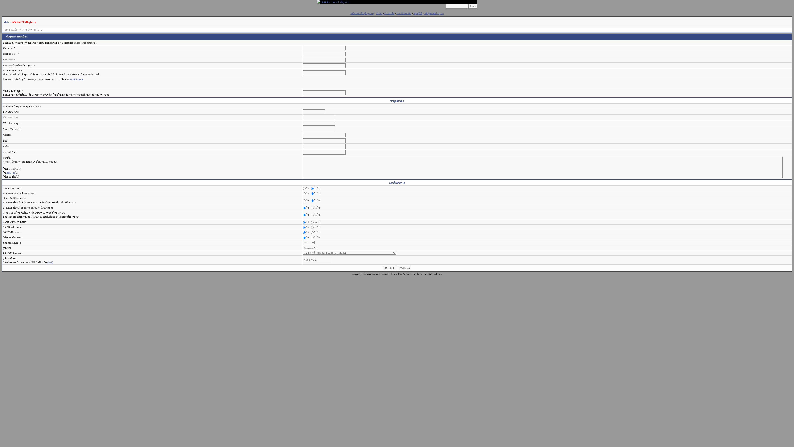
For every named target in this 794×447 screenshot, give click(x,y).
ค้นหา (379, 13)
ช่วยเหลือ (389, 13)
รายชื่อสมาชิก (403, 13)
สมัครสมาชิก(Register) (362, 13)
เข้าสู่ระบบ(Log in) (434, 13)
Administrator (76, 79)
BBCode (10, 172)
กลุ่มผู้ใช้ (417, 13)
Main (6, 22)
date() (50, 262)
